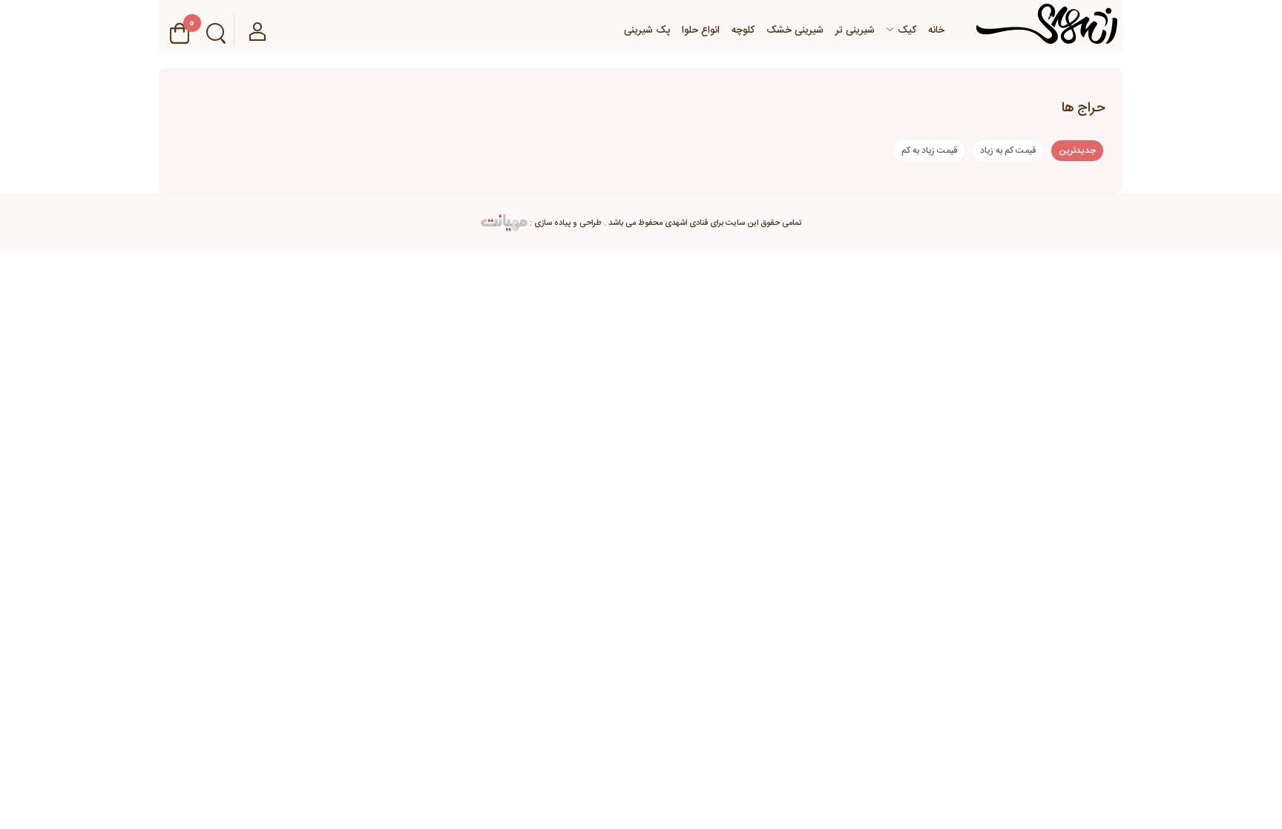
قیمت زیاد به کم (929, 150)
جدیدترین (1077, 150)
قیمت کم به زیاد (1008, 150)
